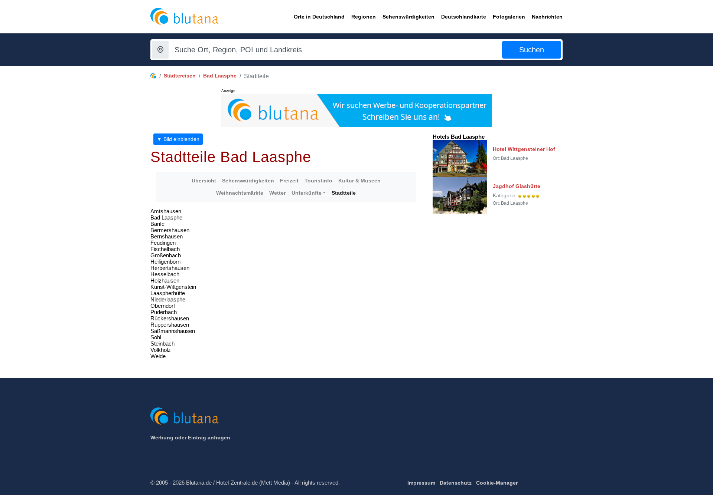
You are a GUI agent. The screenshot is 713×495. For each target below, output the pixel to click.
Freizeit (289, 181)
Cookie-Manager (497, 483)
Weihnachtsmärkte (239, 193)
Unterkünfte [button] (307, 193)
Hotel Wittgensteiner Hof (524, 149)
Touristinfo (318, 181)
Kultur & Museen (359, 181)
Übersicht (204, 181)
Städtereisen (180, 76)
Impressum (421, 483)
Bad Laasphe (220, 76)
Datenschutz (456, 483)
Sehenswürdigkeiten (248, 181)
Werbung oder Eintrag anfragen (190, 437)
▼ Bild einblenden (178, 139)
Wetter (277, 193)
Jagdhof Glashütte (516, 186)
